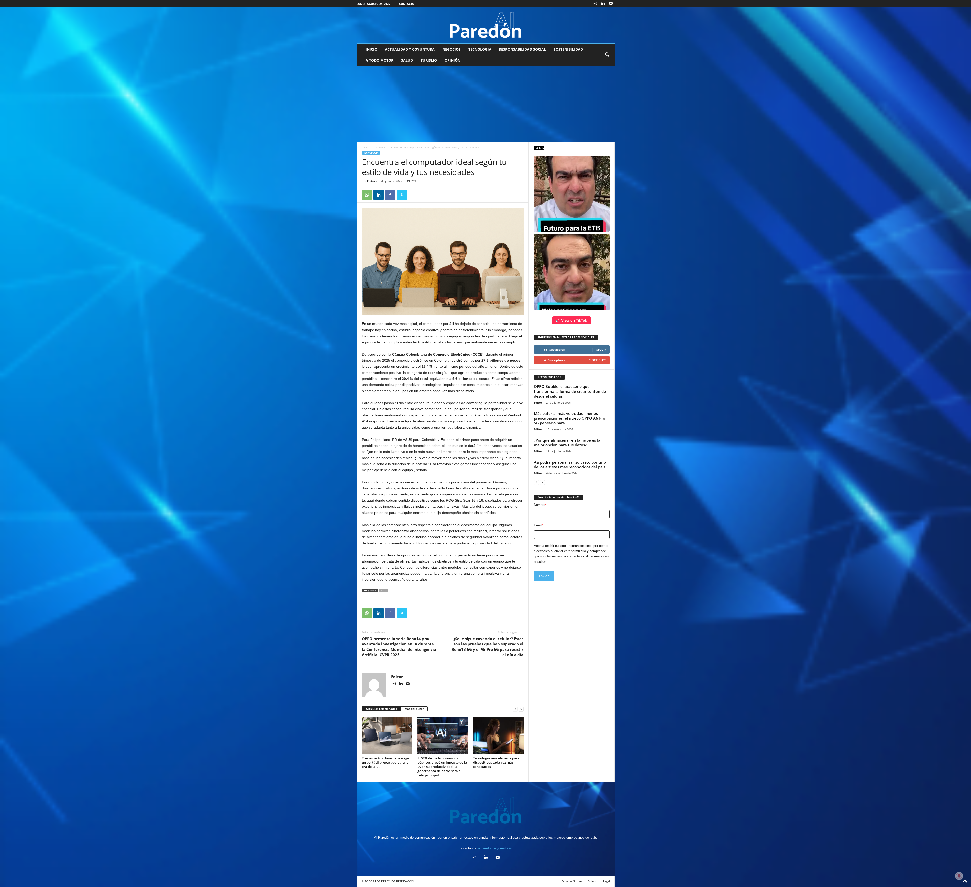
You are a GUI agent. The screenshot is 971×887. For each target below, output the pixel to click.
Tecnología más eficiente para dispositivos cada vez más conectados (496, 762)
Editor (371, 181)
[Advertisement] (485, 104)
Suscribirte (597, 360)
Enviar (544, 576)
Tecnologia (479, 49)
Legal (606, 881)
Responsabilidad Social (522, 49)
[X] (402, 195)
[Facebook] (390, 195)
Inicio (371, 49)
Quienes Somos (572, 881)
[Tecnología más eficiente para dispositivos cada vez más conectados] (498, 735)
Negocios (451, 49)
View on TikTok (574, 320)
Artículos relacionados (381, 709)
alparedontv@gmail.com (496, 848)
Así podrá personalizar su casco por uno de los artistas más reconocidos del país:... (571, 464)
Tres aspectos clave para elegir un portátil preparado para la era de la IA (386, 762)
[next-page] (521, 709)
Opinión (452, 60)
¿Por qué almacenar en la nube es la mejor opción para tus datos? (567, 442)
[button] (607, 54)
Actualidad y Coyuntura (410, 49)
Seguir (601, 349)
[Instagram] (595, 3)
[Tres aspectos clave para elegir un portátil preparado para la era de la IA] (387, 735)
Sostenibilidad (568, 49)
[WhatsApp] (367, 195)
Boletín (592, 881)
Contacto (406, 4)
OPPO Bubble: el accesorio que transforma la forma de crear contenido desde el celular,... (570, 391)
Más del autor (414, 709)
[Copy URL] (413, 195)
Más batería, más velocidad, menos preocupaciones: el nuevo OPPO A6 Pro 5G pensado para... (569, 418)
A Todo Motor (379, 60)
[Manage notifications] (959, 876)
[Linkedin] (603, 3)
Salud (407, 60)
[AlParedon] (486, 25)
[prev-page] (515, 709)
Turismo (429, 60)
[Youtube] (611, 3)
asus (384, 590)
